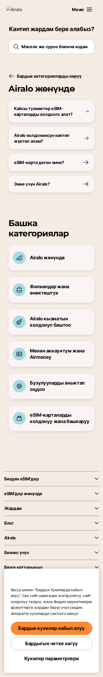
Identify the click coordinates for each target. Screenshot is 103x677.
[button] (89, 9)
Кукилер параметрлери (51, 658)
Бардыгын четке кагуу (51, 643)
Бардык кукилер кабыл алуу (51, 628)
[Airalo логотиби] (17, 9)
